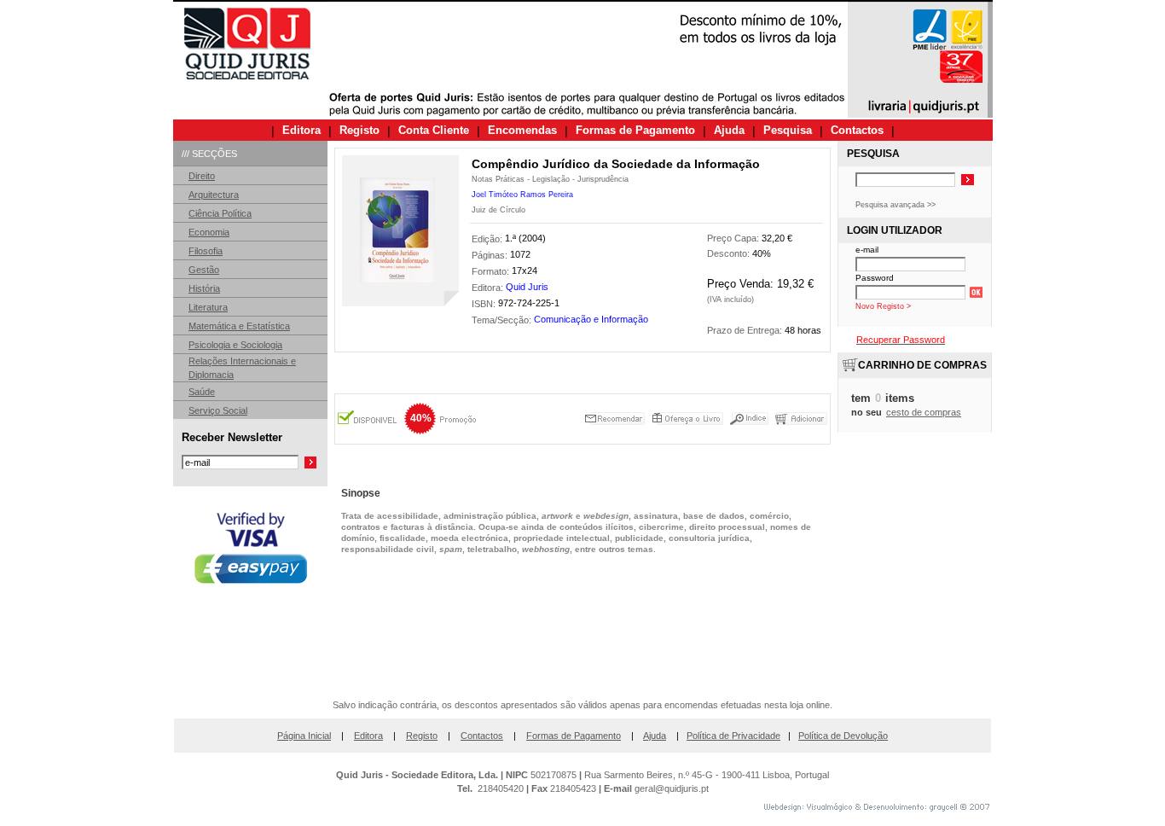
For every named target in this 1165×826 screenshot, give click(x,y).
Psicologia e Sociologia (235, 345)
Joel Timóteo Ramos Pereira (522, 194)
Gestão (203, 270)
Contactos (482, 735)
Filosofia (205, 251)
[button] (250, 647)
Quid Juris (527, 287)
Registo (422, 735)
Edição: (488, 239)
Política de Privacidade (733, 735)
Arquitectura (213, 194)
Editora (368, 735)
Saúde (201, 392)
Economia (208, 232)
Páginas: (491, 255)
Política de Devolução (843, 735)
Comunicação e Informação (591, 319)
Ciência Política (220, 213)
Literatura (208, 307)
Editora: (489, 287)
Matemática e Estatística (239, 326)
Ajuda (654, 735)
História (204, 288)
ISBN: (485, 304)
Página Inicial (304, 735)
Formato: (492, 271)
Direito (201, 176)
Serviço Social (217, 410)
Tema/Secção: (503, 321)
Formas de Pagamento (573, 735)
